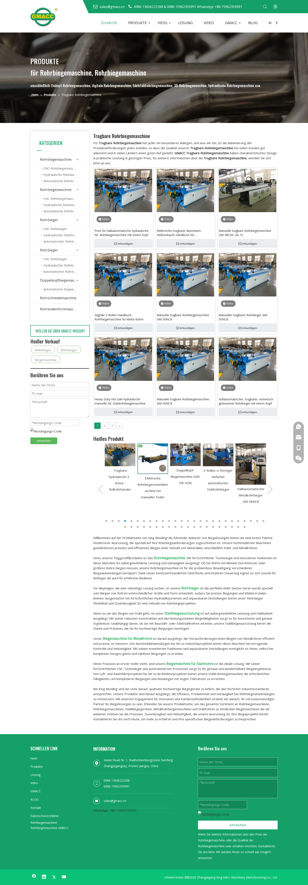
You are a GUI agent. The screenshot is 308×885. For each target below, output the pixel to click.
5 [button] (132, 521)
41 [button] (214, 527)
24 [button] (251, 521)
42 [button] (220, 527)
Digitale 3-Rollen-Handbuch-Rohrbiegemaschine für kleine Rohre (119, 317)
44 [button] (232, 527)
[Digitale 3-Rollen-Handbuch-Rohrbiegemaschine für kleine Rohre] (123, 274)
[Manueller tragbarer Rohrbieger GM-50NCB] (247, 274)
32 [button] (157, 527)
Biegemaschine (46, 360)
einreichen (44, 441)
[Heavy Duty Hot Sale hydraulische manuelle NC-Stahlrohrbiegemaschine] (123, 359)
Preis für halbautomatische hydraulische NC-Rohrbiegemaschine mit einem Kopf (121, 233)
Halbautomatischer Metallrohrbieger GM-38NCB (232, 495)
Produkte (36, 767)
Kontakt (35, 808)
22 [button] (239, 521)
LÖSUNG (185, 22)
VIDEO (209, 22)
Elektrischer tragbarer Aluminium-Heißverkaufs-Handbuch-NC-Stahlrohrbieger (179, 233)
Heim (34, 758)
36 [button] (182, 527)
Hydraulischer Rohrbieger (61, 235)
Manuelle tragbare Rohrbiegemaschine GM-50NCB (183, 317)
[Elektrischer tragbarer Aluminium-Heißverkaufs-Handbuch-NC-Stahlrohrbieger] (185, 190)
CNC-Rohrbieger (55, 229)
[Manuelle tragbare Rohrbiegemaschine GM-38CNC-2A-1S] (247, 190)
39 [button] (201, 527)
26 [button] (264, 521)
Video (34, 783)
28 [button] (132, 527)
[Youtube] (64, 877)
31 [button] (151, 527)
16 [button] (201, 521)
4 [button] (126, 521)
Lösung (35, 775)
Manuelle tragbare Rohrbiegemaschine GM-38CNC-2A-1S (245, 233)
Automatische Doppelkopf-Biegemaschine (63, 289)
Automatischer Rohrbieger (62, 241)
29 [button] (138, 527)
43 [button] (226, 527)
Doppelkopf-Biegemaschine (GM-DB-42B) (167, 476)
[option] (134, 471)
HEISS (162, 22)
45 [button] (239, 527)
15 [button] (195, 521)
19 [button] (220, 521)
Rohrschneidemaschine (58, 298)
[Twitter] (54, 877)
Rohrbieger (49, 220)
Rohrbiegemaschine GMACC (49, 828)
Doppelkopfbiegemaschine (61, 280)
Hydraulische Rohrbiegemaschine (63, 174)
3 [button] (119, 521)
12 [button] (176, 521)
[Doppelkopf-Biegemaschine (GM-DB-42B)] (166, 454)
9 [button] (157, 521)
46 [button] (245, 527)
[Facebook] (34, 877)
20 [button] (226, 521)
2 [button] (113, 521)
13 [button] (182, 521)
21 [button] (232, 521)
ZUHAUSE (109, 22)
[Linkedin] (44, 877)
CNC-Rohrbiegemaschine (61, 168)
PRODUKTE (137, 22)
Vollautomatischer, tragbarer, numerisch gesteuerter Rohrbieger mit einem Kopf (246, 401)
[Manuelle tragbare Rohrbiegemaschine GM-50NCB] (185, 274)
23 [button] (245, 521)
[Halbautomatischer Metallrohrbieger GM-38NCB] (232, 464)
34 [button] (170, 527)
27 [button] (126, 527)
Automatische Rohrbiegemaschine (63, 181)
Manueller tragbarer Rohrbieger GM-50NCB (243, 317)
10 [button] (163, 521)
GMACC (231, 22)
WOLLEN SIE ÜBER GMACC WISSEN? (60, 331)
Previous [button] (100, 489)
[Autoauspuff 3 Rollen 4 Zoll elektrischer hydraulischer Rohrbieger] (264, 454)
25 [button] (258, 521)
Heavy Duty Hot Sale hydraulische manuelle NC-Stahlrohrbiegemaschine (120, 401)
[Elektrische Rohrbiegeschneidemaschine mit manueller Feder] (134, 458)
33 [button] (163, 527)
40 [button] (207, 527)
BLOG (253, 22)
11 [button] (170, 521)
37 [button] (188, 527)
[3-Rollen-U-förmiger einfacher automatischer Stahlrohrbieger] (199, 454)
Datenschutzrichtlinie (44, 816)
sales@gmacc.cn (115, 801)
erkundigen (125, 243)
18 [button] (214, 521)
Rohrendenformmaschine (60, 309)
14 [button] (188, 521)
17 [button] (207, 521)
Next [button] (270, 489)
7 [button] (144, 521)
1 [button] (107, 521)
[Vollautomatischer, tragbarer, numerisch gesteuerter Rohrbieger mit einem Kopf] (247, 359)
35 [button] (176, 527)
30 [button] (144, 527)
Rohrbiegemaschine (55, 159)
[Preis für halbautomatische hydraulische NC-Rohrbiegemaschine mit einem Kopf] (123, 190)
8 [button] (151, 521)
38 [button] (195, 527)
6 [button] (138, 521)
